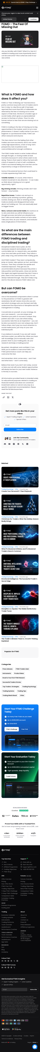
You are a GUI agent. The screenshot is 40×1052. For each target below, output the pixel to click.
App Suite (4, 942)
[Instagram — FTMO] (8, 961)
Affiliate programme (28, 927)
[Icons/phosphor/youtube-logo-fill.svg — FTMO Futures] (5, 967)
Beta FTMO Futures (27, 889)
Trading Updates (7, 917)
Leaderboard (5, 927)
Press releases (7, 669)
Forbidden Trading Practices (7, 899)
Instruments (7, 673)
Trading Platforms (7, 922)
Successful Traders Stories (12, 682)
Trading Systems (8, 691)
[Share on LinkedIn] (8, 397)
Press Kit (23, 922)
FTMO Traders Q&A (22, 669)
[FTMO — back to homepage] (6, 7)
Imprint (32, 1036)
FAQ (5, 862)
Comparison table (7, 896)
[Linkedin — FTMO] (17, 961)
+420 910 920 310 (28, 869)
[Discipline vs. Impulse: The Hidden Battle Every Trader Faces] (20, 598)
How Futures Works (27, 884)
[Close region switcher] (37, 13)
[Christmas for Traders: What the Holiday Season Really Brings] (20, 508)
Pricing (3, 881)
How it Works (8, 864)
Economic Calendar (8, 915)
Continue (33, 19)
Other (22, 695)
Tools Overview (6, 925)
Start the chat (27, 864)
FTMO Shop (7, 872)
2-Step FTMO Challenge (9, 893)
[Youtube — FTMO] (5, 961)
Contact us (24, 920)
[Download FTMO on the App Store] (5, 1029)
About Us (24, 915)
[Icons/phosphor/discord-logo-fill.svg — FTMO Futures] (2, 967)
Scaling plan (5, 908)
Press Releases (26, 925)
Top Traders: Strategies (11, 687)
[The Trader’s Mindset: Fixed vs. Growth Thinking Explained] (20, 628)
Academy (4, 952)
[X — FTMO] (14, 961)
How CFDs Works (7, 884)
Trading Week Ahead (10, 695)
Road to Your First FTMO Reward (13, 678)
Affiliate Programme (10, 867)
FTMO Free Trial (6, 886)
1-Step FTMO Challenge (9, 891)
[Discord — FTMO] (2, 961)
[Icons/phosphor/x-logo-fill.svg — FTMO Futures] (14, 967)
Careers (23, 917)
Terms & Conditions (7, 1039)
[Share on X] (12, 397)
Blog (3, 950)
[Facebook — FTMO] (11, 961)
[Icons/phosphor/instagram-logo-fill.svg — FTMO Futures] (8, 967)
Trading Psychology (7, 489)
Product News (19, 673)
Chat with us (27, 862)
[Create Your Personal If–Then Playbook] (20, 479)
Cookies (26, 1036)
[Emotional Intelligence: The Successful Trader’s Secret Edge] (20, 568)
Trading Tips (21, 691)
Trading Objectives (10, 869)
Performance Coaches (9, 929)
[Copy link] (3, 397)
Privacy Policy (18, 1039)
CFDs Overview (6, 879)
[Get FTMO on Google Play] (17, 1029)
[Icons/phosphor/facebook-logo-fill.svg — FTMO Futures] (11, 967)
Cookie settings (17, 1036)
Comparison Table (27, 891)
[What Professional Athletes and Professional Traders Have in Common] (20, 538)
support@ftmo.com (29, 867)
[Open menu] (37, 7)
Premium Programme (8, 905)
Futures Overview (26, 879)
